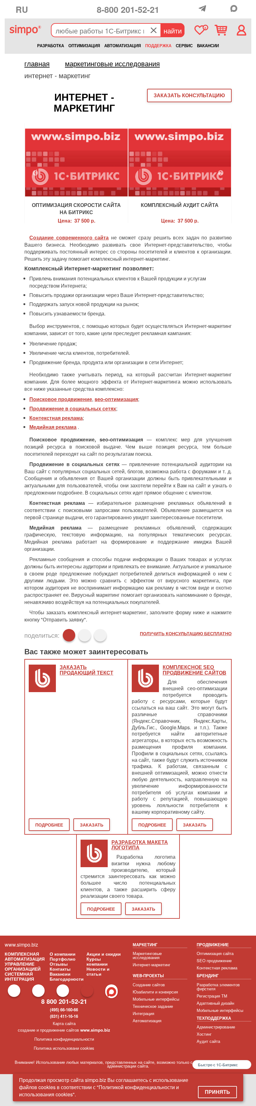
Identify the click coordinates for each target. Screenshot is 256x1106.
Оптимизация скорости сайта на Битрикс (76, 208)
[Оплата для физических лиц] (194, 9)
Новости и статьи (98, 971)
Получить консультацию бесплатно (186, 633)
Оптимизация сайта (215, 953)
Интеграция (143, 1013)
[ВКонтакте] (84, 635)
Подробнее (49, 825)
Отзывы (59, 964)
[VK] (224, 8)
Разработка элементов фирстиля (218, 987)
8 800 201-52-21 (64, 1001)
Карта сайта (64, 1023)
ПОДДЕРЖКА (158, 45)
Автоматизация (147, 1020)
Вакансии (60, 974)
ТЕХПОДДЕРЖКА (214, 1018)
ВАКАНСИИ (208, 45)
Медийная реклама (52, 426)
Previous (35, 173)
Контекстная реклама (56, 417)
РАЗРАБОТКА (50, 45)
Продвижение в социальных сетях (72, 408)
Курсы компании (97, 961)
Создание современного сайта (69, 237)
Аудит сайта (208, 1041)
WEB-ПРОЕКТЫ (148, 975)
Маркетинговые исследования (147, 955)
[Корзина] (220, 30)
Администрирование (216, 1027)
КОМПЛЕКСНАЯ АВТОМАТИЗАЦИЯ (25, 956)
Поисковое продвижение (60, 399)
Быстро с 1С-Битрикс (218, 1065)
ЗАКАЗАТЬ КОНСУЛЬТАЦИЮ (189, 95)
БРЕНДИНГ (208, 975)
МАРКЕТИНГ (145, 945)
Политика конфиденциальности (64, 1039)
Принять (217, 1091)
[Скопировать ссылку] (100, 635)
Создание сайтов (149, 985)
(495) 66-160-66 (64, 1010)
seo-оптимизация (116, 399)
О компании (63, 954)
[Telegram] (204, 8)
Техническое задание (153, 1006)
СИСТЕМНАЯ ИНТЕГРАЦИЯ (19, 976)
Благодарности (67, 979)
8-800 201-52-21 (128, 9)
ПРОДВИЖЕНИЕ (213, 945)
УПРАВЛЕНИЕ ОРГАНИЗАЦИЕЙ (23, 966)
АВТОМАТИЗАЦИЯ (122, 45)
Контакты (60, 969)
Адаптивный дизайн (215, 1003)
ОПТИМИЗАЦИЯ (84, 45)
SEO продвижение (214, 960)
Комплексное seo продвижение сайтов (194, 670)
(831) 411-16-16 (64, 1016)
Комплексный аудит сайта (180, 205)
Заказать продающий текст (86, 670)
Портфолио (63, 959)
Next (221, 173)
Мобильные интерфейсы (156, 999)
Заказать (91, 825)
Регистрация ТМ (212, 996)
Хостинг (204, 1034)
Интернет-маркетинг (151, 965)
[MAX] (235, 8)
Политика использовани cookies (64, 1048)
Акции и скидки (103, 954)
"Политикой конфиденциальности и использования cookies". (99, 1090)
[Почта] (214, 8)
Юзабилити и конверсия (155, 992)
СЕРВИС (184, 45)
